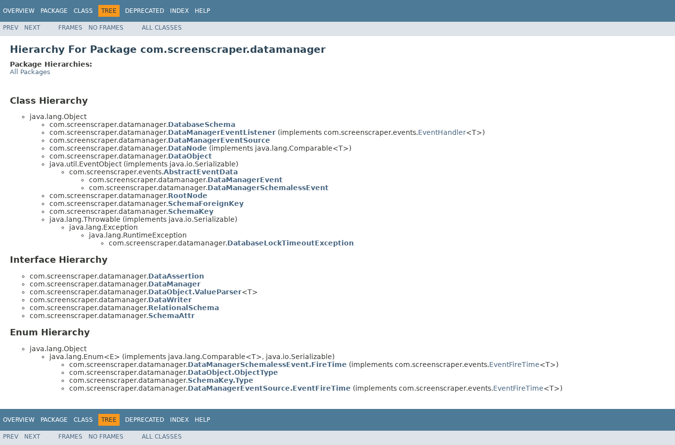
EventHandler (442, 132)
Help (202, 10)
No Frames (106, 27)
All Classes (162, 27)
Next (32, 27)
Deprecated (144, 10)
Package (54, 10)
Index (179, 10)
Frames (70, 27)
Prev (10, 27)
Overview (19, 10)
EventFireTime (514, 364)
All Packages (30, 72)
